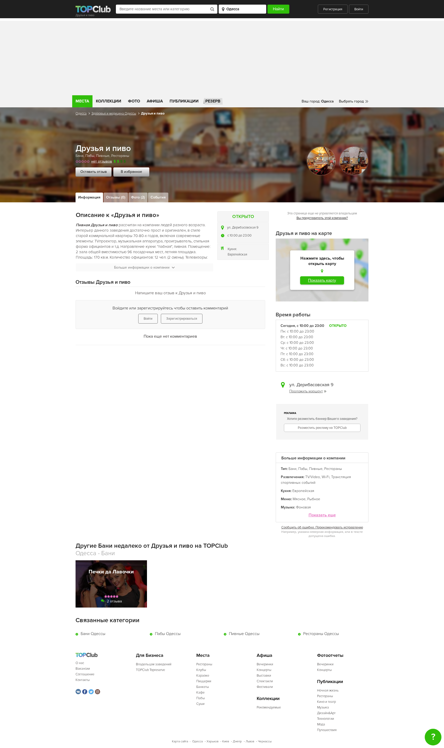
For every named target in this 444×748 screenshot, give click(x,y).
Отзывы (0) (115, 197)
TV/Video (312, 477)
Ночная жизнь (328, 690)
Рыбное (313, 499)
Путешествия (327, 730)
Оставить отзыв (93, 171)
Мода (321, 724)
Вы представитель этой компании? (322, 218)
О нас (80, 663)
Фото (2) (138, 197)
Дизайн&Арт (326, 713)
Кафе (200, 692)
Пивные (102, 156)
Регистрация (332, 9)
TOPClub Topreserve (150, 670)
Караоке (202, 676)
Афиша (155, 101)
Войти (358, 9)
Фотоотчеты (330, 655)
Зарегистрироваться (181, 319)
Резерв (212, 101)
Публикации (184, 101)
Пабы (89, 156)
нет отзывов (101, 161)
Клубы (201, 670)
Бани (80, 156)
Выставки (264, 676)
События (158, 197)
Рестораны (120, 156)
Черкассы (265, 741)
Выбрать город (351, 101)
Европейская (237, 254)
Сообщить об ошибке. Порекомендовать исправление (322, 527)
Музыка (323, 707)
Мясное (299, 499)
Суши (200, 704)
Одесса (81, 113)
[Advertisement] (222, 57)
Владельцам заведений (153, 664)
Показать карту (322, 280)
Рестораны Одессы (321, 633)
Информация (89, 197)
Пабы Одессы (168, 633)
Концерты (264, 670)
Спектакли (265, 681)
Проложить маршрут (306, 391)
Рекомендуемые (269, 707)
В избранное (131, 171)
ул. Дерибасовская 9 (242, 227)
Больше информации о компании (142, 267)
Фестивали (265, 687)
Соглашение (85, 674)
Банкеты (202, 687)
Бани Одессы (93, 633)
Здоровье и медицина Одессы (113, 113)
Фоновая (303, 507)
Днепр (237, 741)
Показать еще (322, 515)
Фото (134, 101)
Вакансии (83, 669)
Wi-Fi (325, 477)
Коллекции (108, 101)
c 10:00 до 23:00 (239, 235)
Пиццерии (203, 681)
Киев (225, 741)
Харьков (212, 741)
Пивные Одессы (244, 633)
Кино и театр (326, 702)
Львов (250, 741)
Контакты (83, 680)
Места (82, 101)
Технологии (325, 719)
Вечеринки (265, 664)
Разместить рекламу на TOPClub (322, 428)
